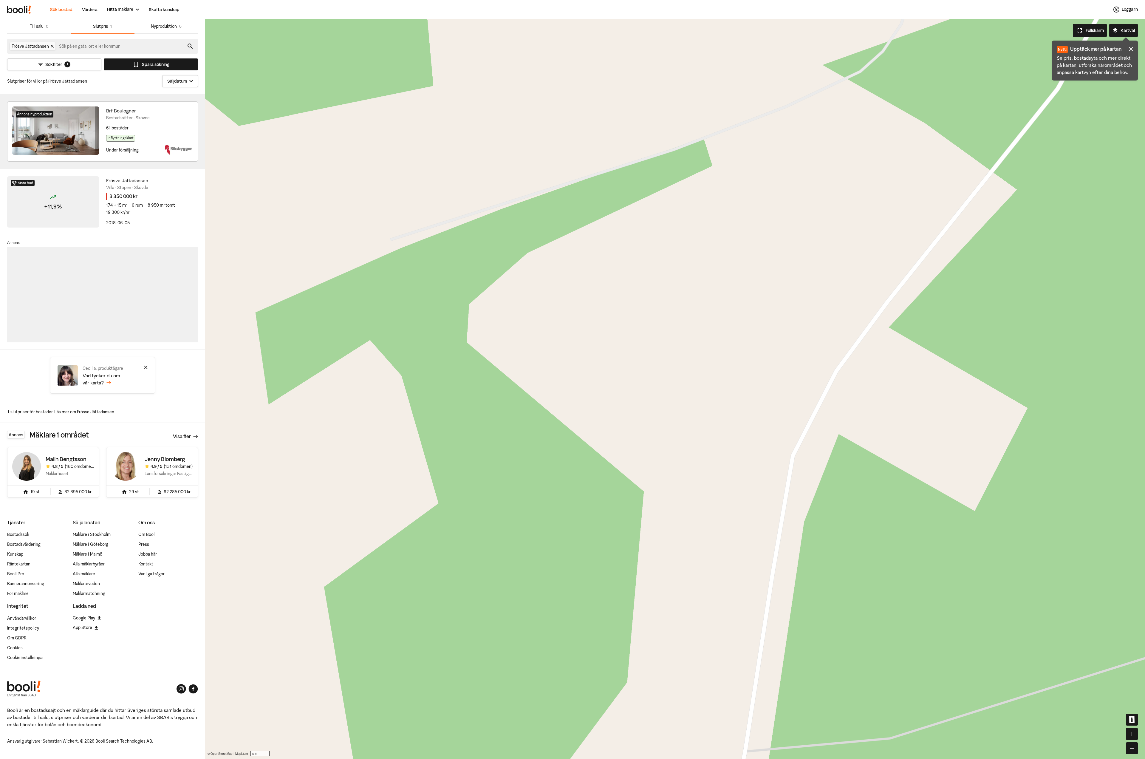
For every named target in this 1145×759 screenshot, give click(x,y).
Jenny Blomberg (165, 459)
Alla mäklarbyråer (89, 564)
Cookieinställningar (25, 657)
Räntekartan (18, 564)
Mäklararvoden (86, 583)
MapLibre (241, 754)
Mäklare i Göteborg (90, 544)
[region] (675, 389)
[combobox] (90, 46)
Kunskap (15, 554)
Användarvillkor (21, 618)
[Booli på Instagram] (181, 689)
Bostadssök (18, 534)
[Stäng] (146, 367)
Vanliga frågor (151, 573)
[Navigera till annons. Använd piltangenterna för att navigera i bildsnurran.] (55, 130)
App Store (82, 627)
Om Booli (147, 534)
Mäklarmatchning (89, 593)
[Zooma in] (1132, 734)
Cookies (15, 647)
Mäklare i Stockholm (92, 534)
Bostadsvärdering (24, 544)
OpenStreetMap (222, 754)
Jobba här (147, 554)
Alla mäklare (84, 573)
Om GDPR (17, 638)
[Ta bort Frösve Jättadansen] (52, 46)
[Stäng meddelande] (1131, 49)
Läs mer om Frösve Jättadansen (84, 412)
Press (143, 544)
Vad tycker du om (101, 379)
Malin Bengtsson (66, 459)
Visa (182, 436)
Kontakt (145, 564)
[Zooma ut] (1132, 748)
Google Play (84, 618)
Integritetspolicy (23, 628)
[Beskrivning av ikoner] (1132, 720)
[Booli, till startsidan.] (19, 9)
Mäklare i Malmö (87, 554)
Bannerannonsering (25, 583)
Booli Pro (15, 573)
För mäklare (18, 593)
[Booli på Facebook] (193, 689)
